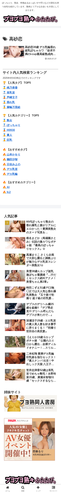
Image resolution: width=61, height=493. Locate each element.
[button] (54, 432)
